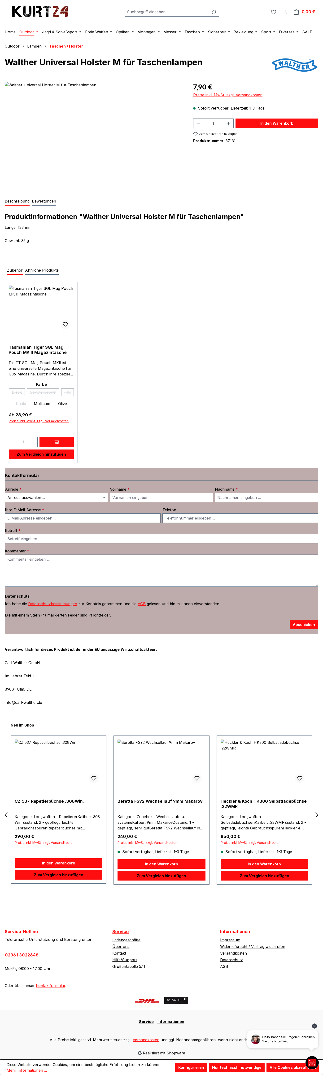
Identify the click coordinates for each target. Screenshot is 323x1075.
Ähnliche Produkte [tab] (42, 270)
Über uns (120, 946)
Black (18, 393)
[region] (94, 133)
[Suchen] (213, 12)
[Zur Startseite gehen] (40, 11)
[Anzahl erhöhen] (229, 123)
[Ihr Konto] (285, 12)
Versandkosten (233, 953)
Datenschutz (231, 959)
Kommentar (17, 551)
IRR (69, 393)
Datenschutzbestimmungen (52, 603)
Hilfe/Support (124, 959)
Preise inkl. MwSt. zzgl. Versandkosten (227, 95)
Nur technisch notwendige (237, 1067)
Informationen (170, 1021)
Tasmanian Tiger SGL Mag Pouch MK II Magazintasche (38, 350)
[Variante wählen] (56, 442)
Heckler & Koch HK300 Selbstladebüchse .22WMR (264, 804)
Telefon (169, 509)
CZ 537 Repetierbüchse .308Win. (49, 801)
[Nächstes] (317, 814)
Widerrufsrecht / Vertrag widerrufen (252, 946)
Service (120, 931)
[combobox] (166, 12)
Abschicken (304, 624)
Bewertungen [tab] (44, 201)
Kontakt (119, 953)
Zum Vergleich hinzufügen (41, 454)
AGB (142, 603)
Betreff (13, 530)
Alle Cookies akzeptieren (293, 1067)
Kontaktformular (50, 985)
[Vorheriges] (5, 814)
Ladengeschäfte (126, 940)
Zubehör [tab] (15, 270)
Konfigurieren (191, 1067)
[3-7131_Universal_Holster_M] (94, 133)
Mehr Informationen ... (27, 1070)
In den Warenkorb (276, 123)
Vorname (120, 489)
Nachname (226, 489)
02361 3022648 (22, 954)
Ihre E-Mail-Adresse (24, 509)
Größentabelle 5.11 (128, 966)
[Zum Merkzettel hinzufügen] (65, 324)
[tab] (17, 201)
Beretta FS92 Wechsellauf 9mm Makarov (160, 801)
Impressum (230, 940)
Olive (62, 403)
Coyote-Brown (44, 393)
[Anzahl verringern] (198, 123)
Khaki (22, 404)
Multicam (42, 403)
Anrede (13, 489)
